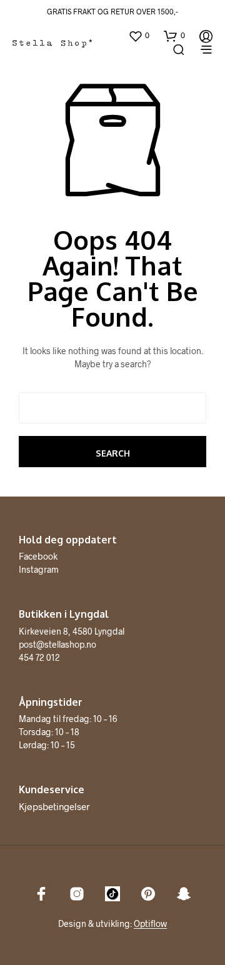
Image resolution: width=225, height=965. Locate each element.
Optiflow (150, 924)
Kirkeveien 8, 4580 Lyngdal (71, 631)
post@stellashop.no (57, 644)
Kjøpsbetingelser (54, 806)
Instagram (39, 569)
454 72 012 (39, 657)
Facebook (38, 556)
